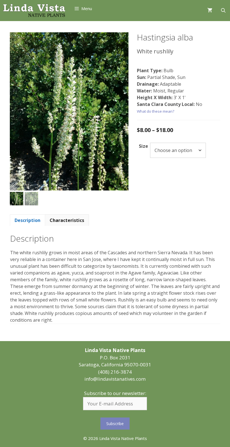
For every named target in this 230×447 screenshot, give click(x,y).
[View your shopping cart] (209, 10)
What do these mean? (155, 111)
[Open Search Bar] (223, 10)
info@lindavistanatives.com (115, 379)
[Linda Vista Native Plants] (34, 10)
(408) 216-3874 (115, 372)
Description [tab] (27, 220)
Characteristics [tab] (67, 220)
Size (143, 146)
